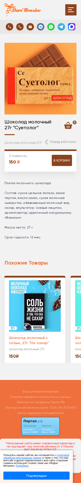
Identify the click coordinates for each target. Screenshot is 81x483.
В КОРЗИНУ (62, 160)
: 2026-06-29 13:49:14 (62, 407)
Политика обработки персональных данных (40, 397)
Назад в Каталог (63, 142)
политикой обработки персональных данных (36, 456)
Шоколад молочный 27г (23, 143)
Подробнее (22, 465)
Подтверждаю (36, 475)
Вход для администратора (40, 391)
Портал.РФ (57, 402)
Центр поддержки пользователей (40, 413)
